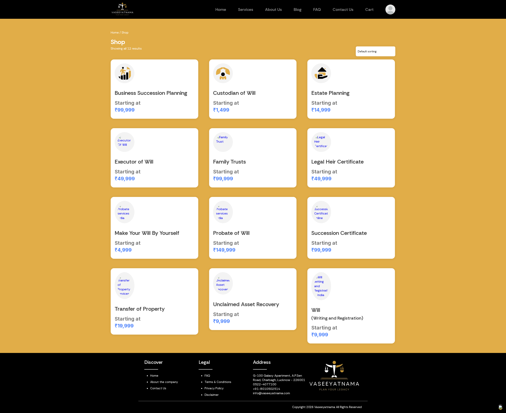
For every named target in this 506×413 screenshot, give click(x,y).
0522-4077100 (264, 384)
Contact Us (343, 9)
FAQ (317, 9)
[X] (194, 407)
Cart (369, 9)
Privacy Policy (214, 388)
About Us (273, 9)
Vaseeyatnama (324, 407)
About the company (164, 382)
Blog (297, 9)
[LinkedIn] (147, 407)
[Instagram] (163, 407)
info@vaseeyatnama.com (271, 393)
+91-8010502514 (266, 389)
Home (220, 9)
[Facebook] (178, 407)
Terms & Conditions (218, 382)
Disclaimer (212, 395)
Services (245, 9)
